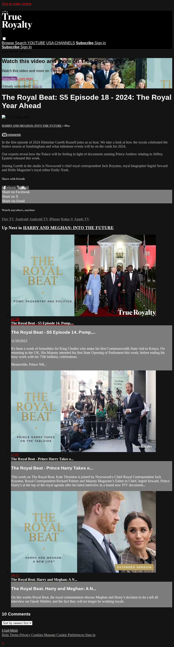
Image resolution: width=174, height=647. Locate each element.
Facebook (9, 188)
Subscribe (9, 78)
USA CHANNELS (60, 43)
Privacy (25, 635)
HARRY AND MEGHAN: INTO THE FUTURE (32, 125)
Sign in (100, 43)
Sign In (26, 47)
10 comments (11, 134)
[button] (4, 38)
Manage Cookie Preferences (64, 635)
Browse (8, 43)
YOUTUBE (36, 43)
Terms (14, 635)
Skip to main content (16, 4)
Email (24, 188)
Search (21, 43)
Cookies (37, 635)
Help (6, 635)
